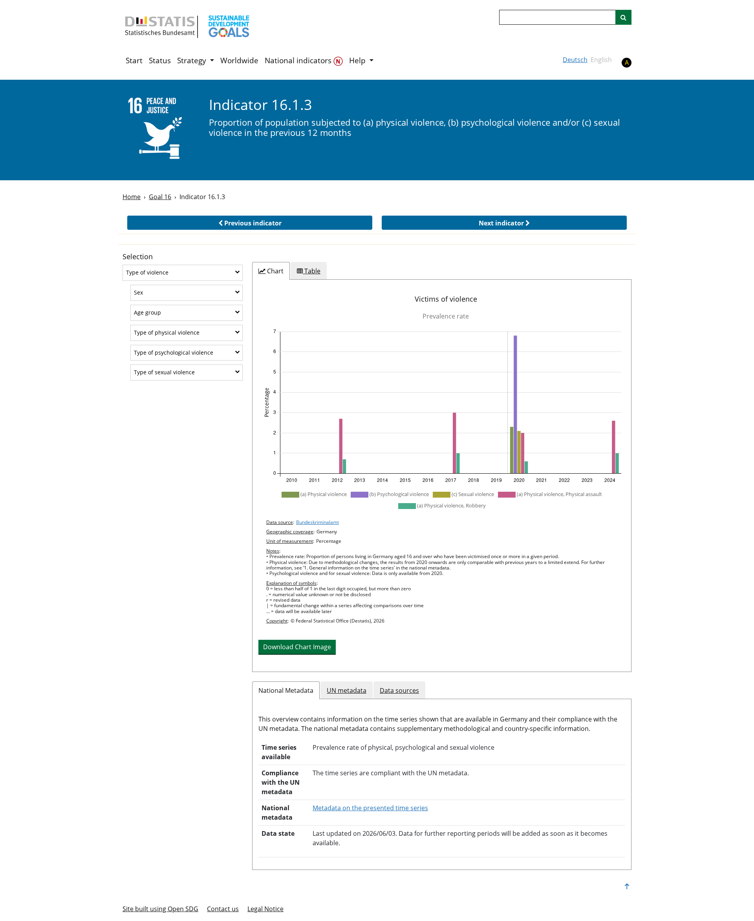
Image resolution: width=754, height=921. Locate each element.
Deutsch (575, 59)
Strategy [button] (192, 60)
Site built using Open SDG (160, 909)
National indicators (299, 60)
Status (160, 60)
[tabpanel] (441, 476)
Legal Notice (265, 909)
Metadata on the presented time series (370, 808)
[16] (160, 129)
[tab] (271, 271)
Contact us (223, 909)
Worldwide (239, 60)
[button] (249, 223)
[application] (441, 406)
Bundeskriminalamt (317, 522)
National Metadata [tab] (285, 690)
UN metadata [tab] (346, 690)
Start (134, 60)
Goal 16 (160, 196)
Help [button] (358, 60)
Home (132, 196)
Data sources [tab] (399, 690)
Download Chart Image (297, 647)
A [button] (627, 62)
